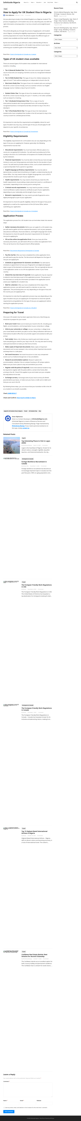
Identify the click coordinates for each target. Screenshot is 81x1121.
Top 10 (23, 438)
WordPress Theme (44, 1118)
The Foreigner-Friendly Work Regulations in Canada (37, 709)
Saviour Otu (26, 466)
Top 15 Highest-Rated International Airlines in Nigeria (34, 832)
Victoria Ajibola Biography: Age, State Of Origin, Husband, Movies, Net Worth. (65, 14)
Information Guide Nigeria (17, 26)
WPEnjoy (52, 1118)
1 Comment (40, 712)
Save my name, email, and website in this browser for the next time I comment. (26, 1107)
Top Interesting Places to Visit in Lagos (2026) (36, 442)
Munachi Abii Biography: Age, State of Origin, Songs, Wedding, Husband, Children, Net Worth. (66, 29)
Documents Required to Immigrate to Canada (24, 250)
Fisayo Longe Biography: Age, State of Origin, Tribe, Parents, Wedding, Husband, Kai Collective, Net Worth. (66, 21)
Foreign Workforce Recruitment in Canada (34, 463)
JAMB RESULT (12, 393)
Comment (6, 1081)
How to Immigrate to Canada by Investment (24, 131)
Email (22, 1100)
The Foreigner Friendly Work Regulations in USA (37, 586)
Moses (24, 589)
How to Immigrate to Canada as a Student (23, 308)
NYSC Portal (44, 184)
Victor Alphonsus (9, 15)
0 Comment (28, 15)
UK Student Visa (33, 411)
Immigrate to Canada (27, 459)
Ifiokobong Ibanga (18, 426)
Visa (40, 411)
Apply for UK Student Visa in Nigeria (13, 411)
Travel (5, 9)
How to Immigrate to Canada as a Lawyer (23, 54)
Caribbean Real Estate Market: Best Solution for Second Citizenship (34, 955)
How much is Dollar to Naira (26, 398)
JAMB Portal (46, 364)
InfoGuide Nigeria (11, 2)
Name (5, 1100)
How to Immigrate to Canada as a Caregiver (24, 211)
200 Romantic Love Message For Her (39, 282)
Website (39, 1100)
